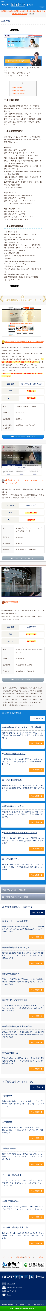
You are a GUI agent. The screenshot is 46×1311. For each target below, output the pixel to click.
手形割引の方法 (11, 1053)
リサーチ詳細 (39, 1257)
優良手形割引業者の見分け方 (16, 947)
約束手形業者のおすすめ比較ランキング (23, 1308)
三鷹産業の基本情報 (18, 93)
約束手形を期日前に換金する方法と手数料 (22, 727)
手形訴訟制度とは (12, 859)
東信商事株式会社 (13, 602)
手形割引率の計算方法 (14, 806)
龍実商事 (8, 1096)
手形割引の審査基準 (13, 780)
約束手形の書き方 (12, 974)
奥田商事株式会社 (12, 1201)
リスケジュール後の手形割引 (16, 921)
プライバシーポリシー (9, 1257)
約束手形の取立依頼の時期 (15, 1000)
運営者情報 (20, 1257)
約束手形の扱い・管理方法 (14, 1287)
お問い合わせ (28, 1257)
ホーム (9, 1295)
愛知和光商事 (10, 1148)
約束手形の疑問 (11, 1291)
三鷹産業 (8, 1122)
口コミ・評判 (11, 1284)
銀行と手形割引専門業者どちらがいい (20, 833)
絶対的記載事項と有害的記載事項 (18, 1026)
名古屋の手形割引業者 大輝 (16, 1227)
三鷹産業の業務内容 (18, 90)
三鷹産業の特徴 (16, 87)
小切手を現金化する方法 (14, 754)
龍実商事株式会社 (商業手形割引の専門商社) (24, 342)
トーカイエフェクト (13, 1175)
